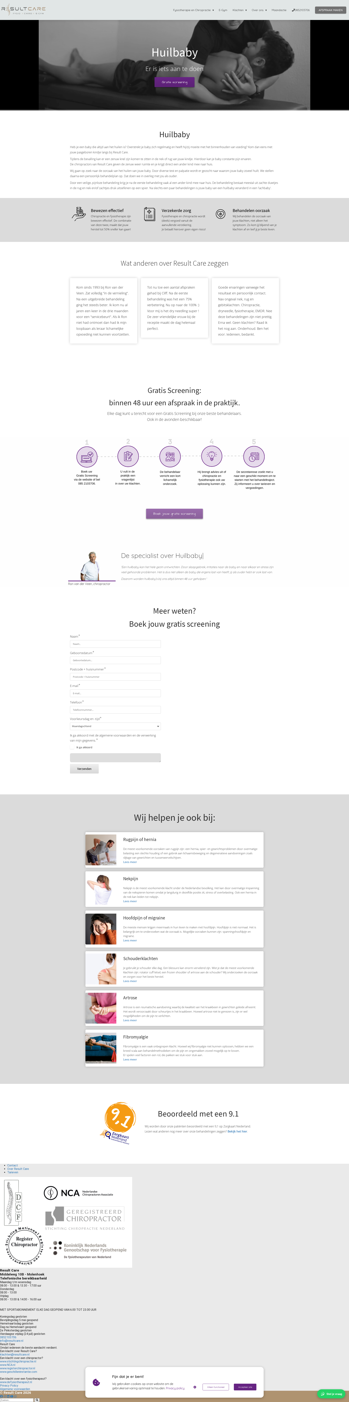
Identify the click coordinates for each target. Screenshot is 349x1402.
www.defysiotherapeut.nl (16, 1382)
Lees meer (130, 862)
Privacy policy (175, 1388)
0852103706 (8, 1337)
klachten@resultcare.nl (14, 1354)
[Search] (37, 1400)
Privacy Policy (9, 1385)
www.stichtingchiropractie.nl (18, 1361)
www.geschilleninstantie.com (18, 1372)
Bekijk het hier (237, 1131)
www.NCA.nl (7, 1365)
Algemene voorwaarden (15, 1389)
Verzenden (84, 769)
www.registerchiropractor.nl (17, 1368)
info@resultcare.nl (11, 1340)
